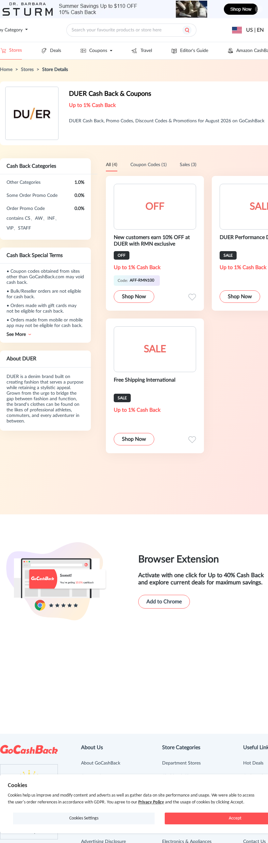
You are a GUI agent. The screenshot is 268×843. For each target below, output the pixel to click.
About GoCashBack (100, 763)
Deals (55, 50)
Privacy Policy (151, 802)
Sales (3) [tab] (188, 165)
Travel (146, 50)
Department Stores (181, 763)
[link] (6, 69)
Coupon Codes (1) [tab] (148, 165)
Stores (15, 50)
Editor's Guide (194, 50)
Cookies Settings (83, 818)
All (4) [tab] (111, 165)
